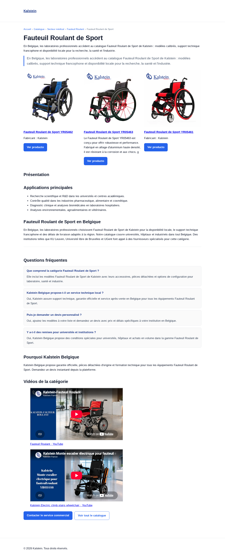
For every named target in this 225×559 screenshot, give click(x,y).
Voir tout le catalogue (92, 515)
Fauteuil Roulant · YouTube (46, 444)
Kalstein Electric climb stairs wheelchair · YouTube (61, 505)
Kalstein (30, 11)
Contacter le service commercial (48, 515)
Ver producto (35, 147)
